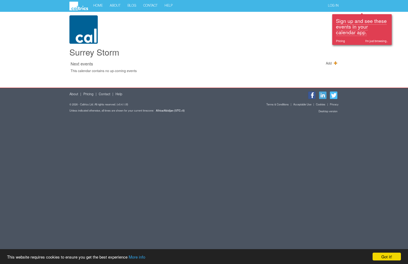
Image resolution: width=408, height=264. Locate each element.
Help (169, 6)
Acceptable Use (302, 104)
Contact (150, 6)
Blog (132, 6)
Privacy (334, 104)
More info (137, 257)
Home (98, 6)
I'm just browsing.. (376, 41)
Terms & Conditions (277, 104)
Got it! (386, 257)
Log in (333, 6)
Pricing (340, 41)
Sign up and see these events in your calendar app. (361, 26)
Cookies (320, 104)
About (115, 6)
